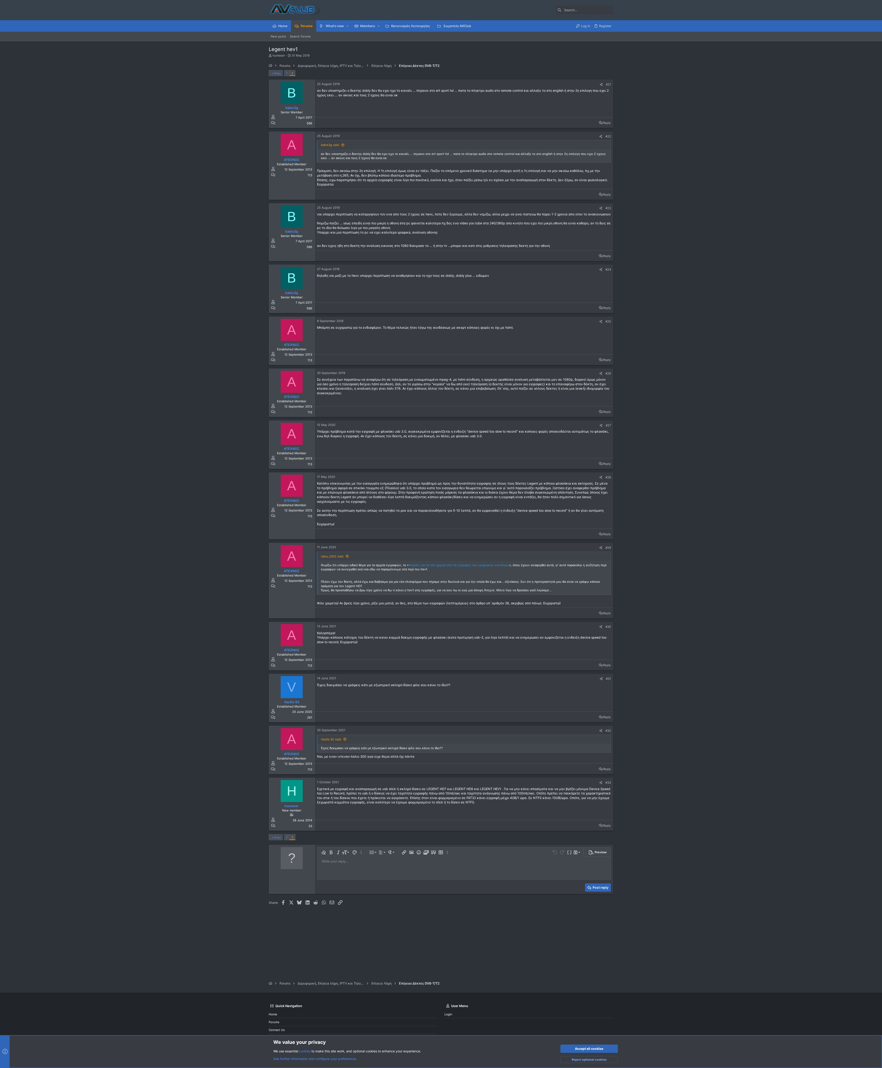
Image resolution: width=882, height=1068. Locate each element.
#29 (608, 547)
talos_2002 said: (332, 556)
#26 (608, 373)
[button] (347, 26)
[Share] (601, 84)
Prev (277, 73)
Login (448, 1014)
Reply (607, 123)
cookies (305, 1051)
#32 (608, 730)
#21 (608, 84)
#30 (608, 626)
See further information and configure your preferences (314, 1059)
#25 (608, 321)
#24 (608, 269)
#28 (608, 477)
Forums (274, 1022)
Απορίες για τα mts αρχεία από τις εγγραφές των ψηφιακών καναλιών (459, 565)
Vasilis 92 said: (331, 739)
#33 (608, 782)
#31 (608, 678)
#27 (608, 425)
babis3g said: (330, 145)
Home (273, 1014)
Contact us (277, 1030)
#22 (608, 136)
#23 (608, 208)
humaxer (279, 55)
